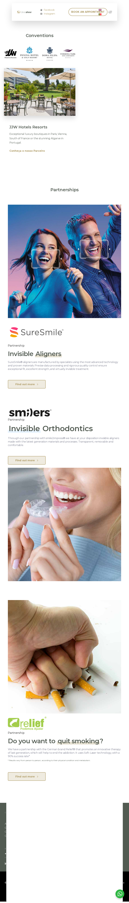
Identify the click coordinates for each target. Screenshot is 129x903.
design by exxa (116, 882)
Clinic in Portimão (15, 831)
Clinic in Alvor (12, 827)
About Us (10, 823)
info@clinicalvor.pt (18, 863)
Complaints (11, 835)
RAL (51, 831)
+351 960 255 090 (17, 854)
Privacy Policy (57, 823)
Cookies (53, 827)
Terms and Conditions (62, 835)
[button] (110, 12)
